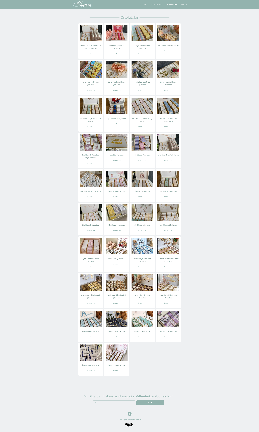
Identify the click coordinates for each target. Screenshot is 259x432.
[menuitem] (143, 4)
